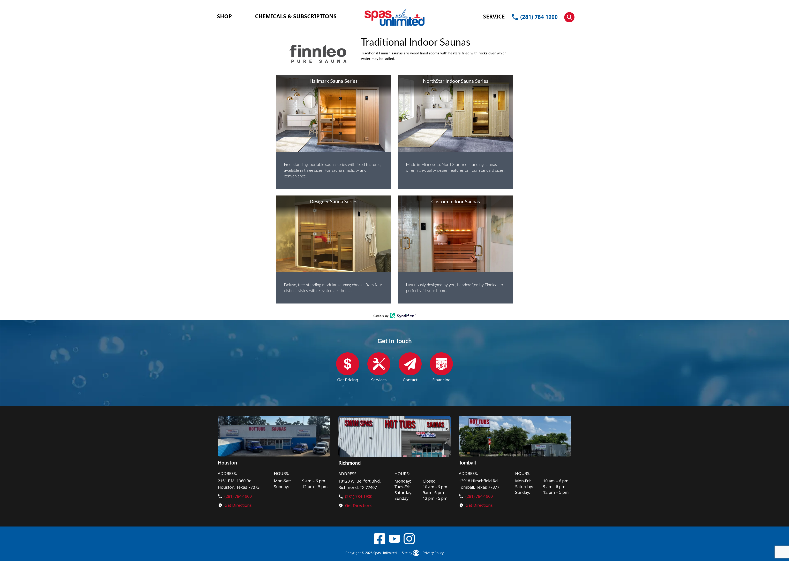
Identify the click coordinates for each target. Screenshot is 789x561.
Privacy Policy (432, 552)
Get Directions (238, 505)
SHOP (224, 16)
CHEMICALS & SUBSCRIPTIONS (296, 16)
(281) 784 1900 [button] (539, 17)
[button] (569, 17)
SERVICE (494, 16)
